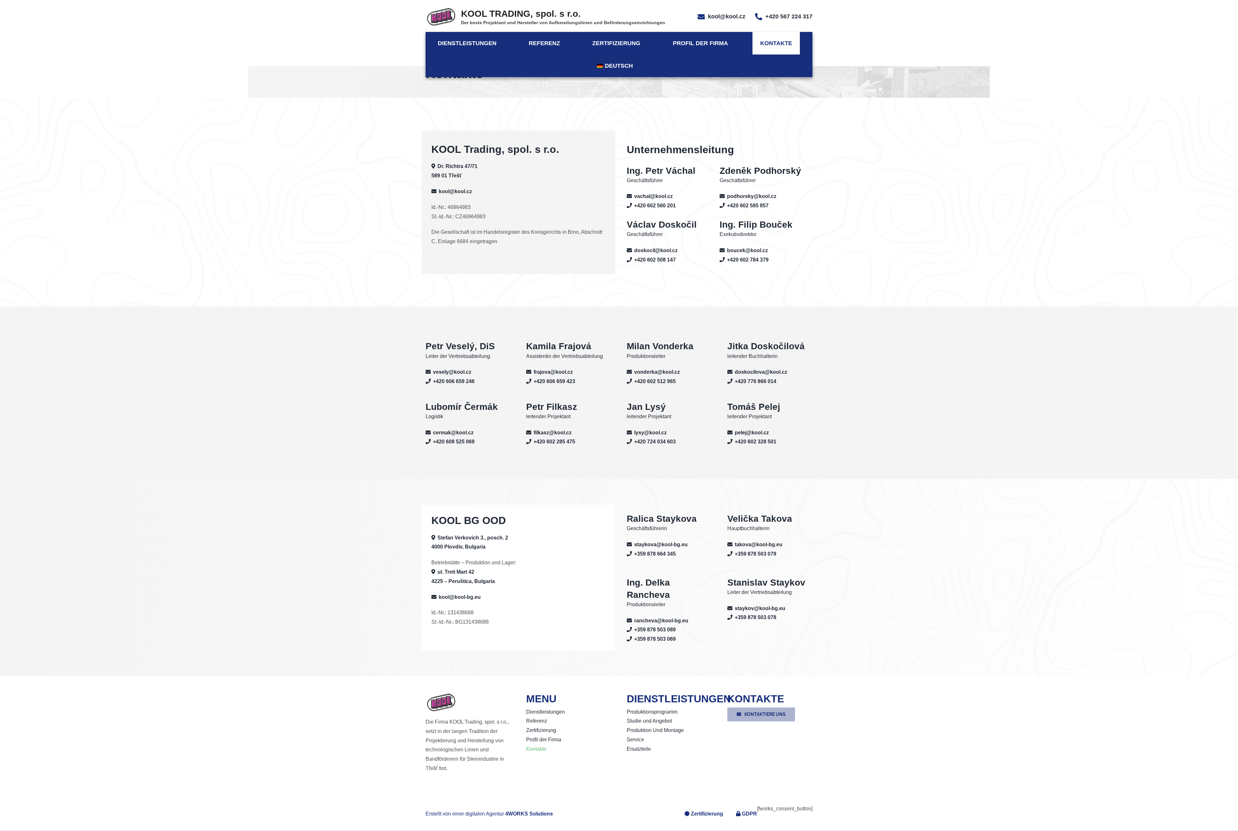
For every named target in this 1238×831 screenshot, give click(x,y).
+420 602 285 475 (554, 441)
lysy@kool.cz (650, 432)
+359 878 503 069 (655, 639)
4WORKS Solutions (529, 813)
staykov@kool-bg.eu (760, 608)
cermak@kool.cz (453, 432)
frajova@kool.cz (553, 372)
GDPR (749, 813)
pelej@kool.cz (752, 432)
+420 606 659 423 (554, 381)
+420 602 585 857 (748, 205)
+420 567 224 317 (788, 16)
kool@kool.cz (726, 16)
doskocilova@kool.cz (761, 372)
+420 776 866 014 (755, 381)
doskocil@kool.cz (656, 250)
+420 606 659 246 (454, 381)
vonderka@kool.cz (657, 372)
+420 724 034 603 (655, 441)
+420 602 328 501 (755, 441)
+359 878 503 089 (655, 629)
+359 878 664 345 (655, 554)
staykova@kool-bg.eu (661, 544)
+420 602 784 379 (748, 259)
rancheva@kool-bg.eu (661, 620)
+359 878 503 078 (755, 617)
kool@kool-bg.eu (460, 597)
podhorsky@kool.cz (751, 196)
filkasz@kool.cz (553, 432)
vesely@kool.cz (452, 372)
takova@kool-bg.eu (758, 544)
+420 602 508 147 (655, 259)
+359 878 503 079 (755, 554)
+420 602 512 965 (655, 381)
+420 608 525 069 (454, 441)
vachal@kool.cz (653, 196)
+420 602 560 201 (655, 205)
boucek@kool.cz (747, 250)
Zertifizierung (707, 813)
